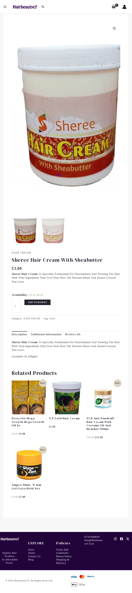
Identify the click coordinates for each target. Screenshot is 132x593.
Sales (52, 318)
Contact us (34, 556)
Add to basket (37, 302)
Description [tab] (19, 334)
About (31, 553)
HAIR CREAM (21, 252)
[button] (114, 28)
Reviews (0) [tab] (72, 334)
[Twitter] (127, 538)
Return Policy (64, 556)
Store (31, 549)
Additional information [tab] (46, 334)
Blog (31, 559)
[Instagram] (115, 538)
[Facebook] (121, 538)
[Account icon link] (124, 7)
